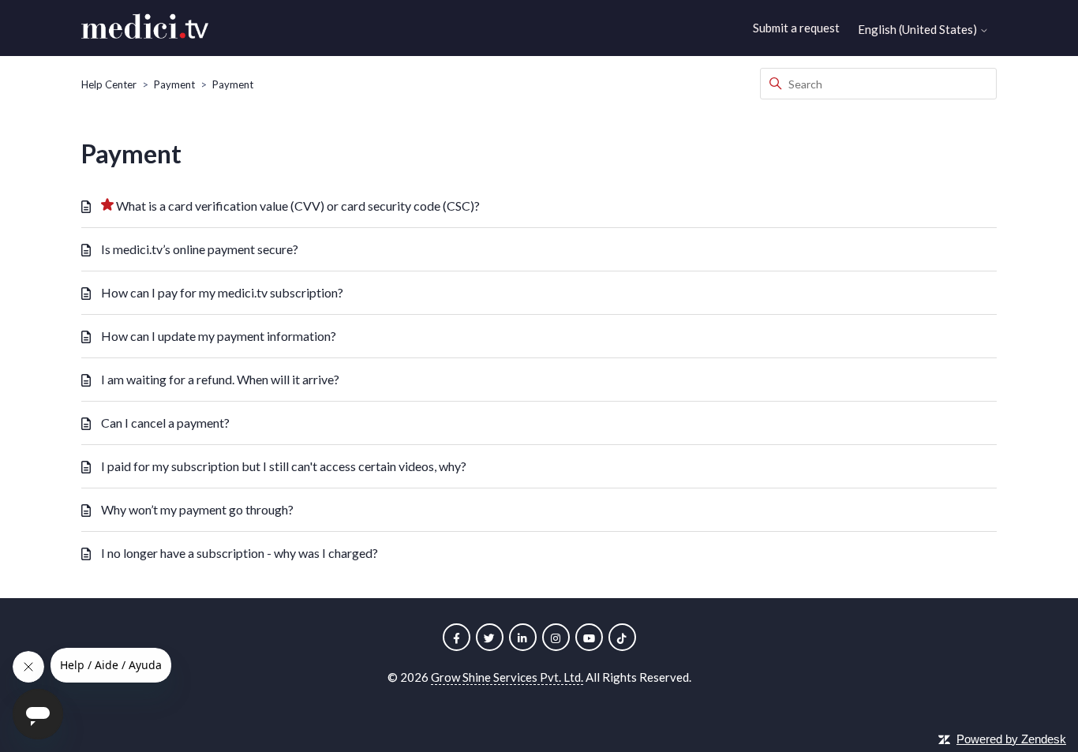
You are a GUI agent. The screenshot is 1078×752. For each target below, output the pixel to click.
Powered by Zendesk (1011, 739)
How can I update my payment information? (218, 335)
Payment (174, 84)
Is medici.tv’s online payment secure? (199, 248)
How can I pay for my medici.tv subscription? (222, 292)
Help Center (109, 84)
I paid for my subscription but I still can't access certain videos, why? (283, 465)
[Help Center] (144, 28)
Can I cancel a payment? (165, 422)
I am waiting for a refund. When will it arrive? (220, 379)
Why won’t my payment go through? (197, 509)
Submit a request (796, 28)
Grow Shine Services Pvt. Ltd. (507, 677)
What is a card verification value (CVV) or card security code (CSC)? (298, 205)
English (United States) (918, 29)
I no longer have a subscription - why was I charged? (239, 552)
